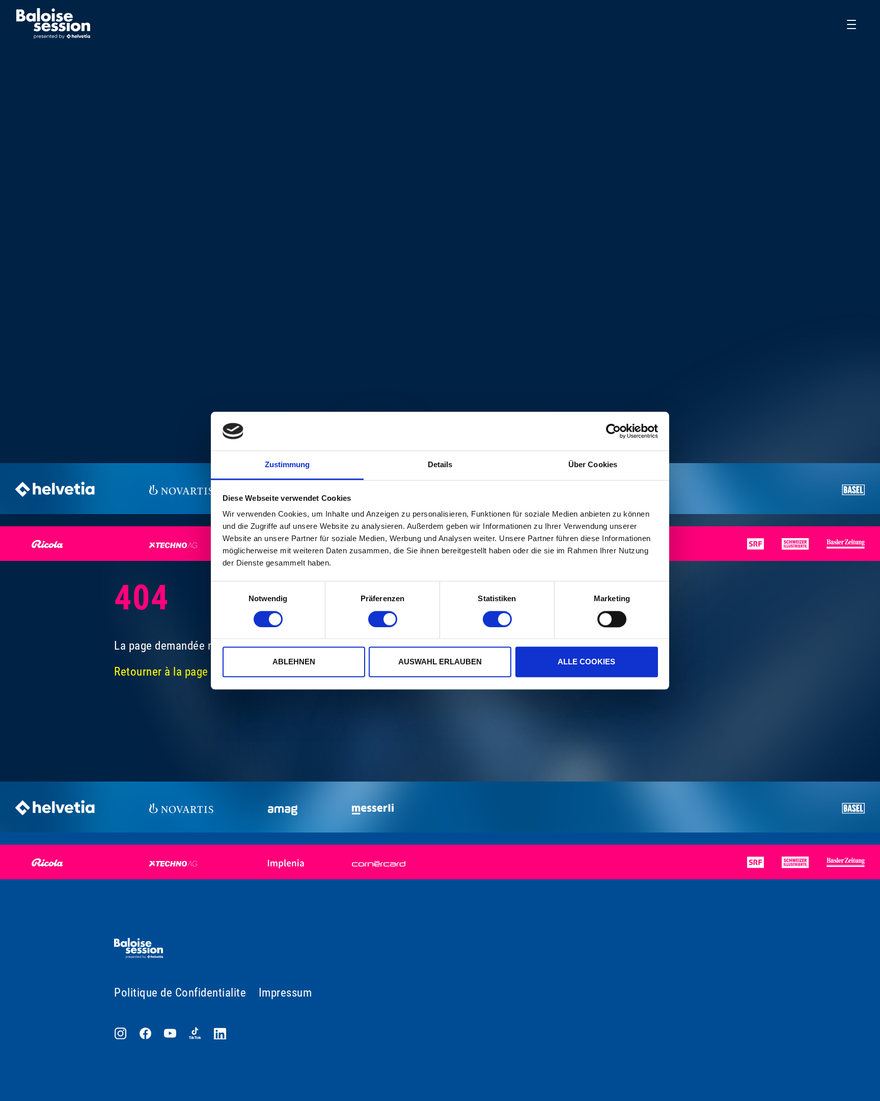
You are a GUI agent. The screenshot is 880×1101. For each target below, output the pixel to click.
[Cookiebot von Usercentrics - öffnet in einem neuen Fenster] (613, 431)
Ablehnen (293, 661)
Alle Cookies (586, 661)
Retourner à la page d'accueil (184, 672)
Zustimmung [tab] (287, 465)
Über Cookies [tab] (592, 465)
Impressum (285, 993)
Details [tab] (440, 465)
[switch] (382, 619)
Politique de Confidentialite (180, 993)
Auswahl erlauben (440, 661)
